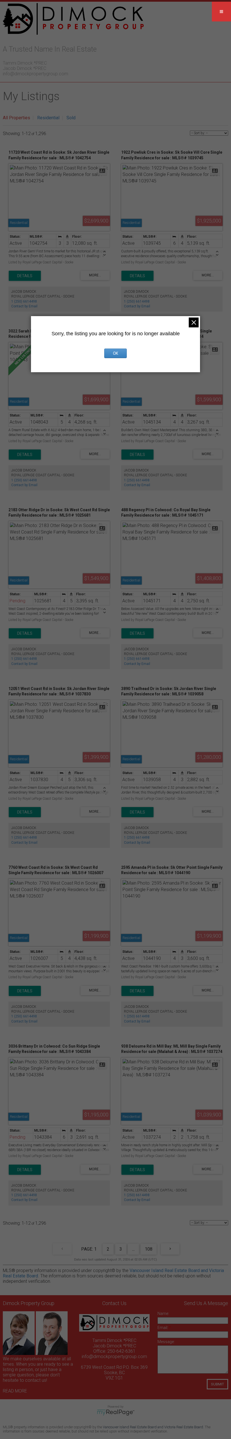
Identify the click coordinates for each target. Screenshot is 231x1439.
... (133, 1249)
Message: (166, 1341)
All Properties (16, 117)
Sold (70, 117)
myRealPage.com (116, 1412)
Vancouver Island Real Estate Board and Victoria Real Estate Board (153, 1427)
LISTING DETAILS (25, 276)
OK (115, 353)
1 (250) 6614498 (24, 301)
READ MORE (15, 1391)
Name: (163, 1313)
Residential (48, 117)
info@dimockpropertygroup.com (35, 73)
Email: (163, 1327)
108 (148, 1249)
